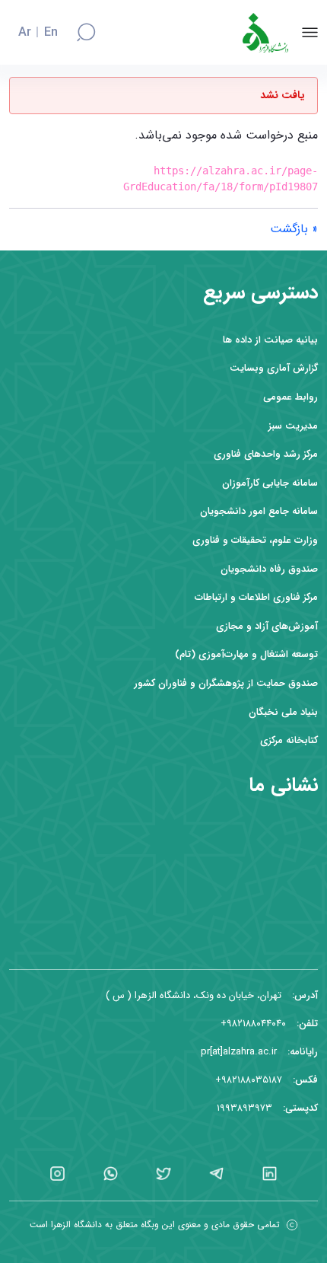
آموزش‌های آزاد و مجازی (267, 626)
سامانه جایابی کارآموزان (270, 483)
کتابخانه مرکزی (289, 740)
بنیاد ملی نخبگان (283, 712)
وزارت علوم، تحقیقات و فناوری (255, 540)
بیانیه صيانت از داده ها (270, 340)
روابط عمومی (290, 397)
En (51, 33)
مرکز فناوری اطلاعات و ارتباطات (256, 597)
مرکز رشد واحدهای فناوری (266, 454)
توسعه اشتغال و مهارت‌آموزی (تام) (246, 654)
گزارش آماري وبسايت (274, 368)
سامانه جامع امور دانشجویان (259, 511)
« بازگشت (294, 228)
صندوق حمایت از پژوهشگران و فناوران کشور (226, 683)
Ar (24, 33)
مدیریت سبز (293, 426)
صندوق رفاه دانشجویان (269, 569)
